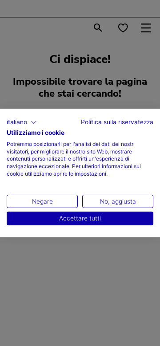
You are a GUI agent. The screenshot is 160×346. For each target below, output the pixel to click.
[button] (22, 122)
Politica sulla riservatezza (117, 122)
